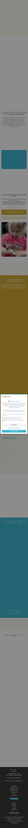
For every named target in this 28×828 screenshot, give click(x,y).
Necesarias (9, 414)
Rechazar (14, 424)
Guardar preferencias (14, 428)
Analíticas (15, 414)
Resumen (4, 414)
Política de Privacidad (19, 411)
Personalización (22, 414)
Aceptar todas (14, 431)
